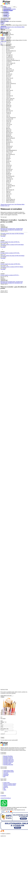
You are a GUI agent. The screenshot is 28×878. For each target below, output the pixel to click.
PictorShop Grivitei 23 (8, 758)
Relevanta (4, 227)
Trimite (2, 737)
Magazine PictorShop (8, 756)
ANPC (4, 789)
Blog (4, 776)
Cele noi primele (8, 228)
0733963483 (3, 795)
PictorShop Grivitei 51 (8, 762)
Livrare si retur (6, 782)
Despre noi (5, 787)
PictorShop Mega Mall (8, 764)
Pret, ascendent (9, 229)
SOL (4, 788)
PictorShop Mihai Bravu (8, 761)
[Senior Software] (2, 831)
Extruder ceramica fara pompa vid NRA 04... (10, 241)
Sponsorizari (6, 774)
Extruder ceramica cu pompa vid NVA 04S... (10, 252)
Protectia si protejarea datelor (9, 784)
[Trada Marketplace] (3, 831)
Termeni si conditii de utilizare (9, 783)
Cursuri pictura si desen (8, 770)
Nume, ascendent (16, 228)
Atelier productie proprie (8, 771)
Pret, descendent (16, 229)
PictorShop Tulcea (7, 763)
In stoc (21, 229)
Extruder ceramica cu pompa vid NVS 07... (10, 275)
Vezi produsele (4, 18)
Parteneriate (5, 775)
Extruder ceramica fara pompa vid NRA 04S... (10, 264)
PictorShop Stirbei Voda (8, 759)
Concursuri (5, 773)
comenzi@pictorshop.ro (6, 798)
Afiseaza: (3, 231)
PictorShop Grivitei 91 (8, 757)
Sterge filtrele (4, 20)
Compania (5, 786)
